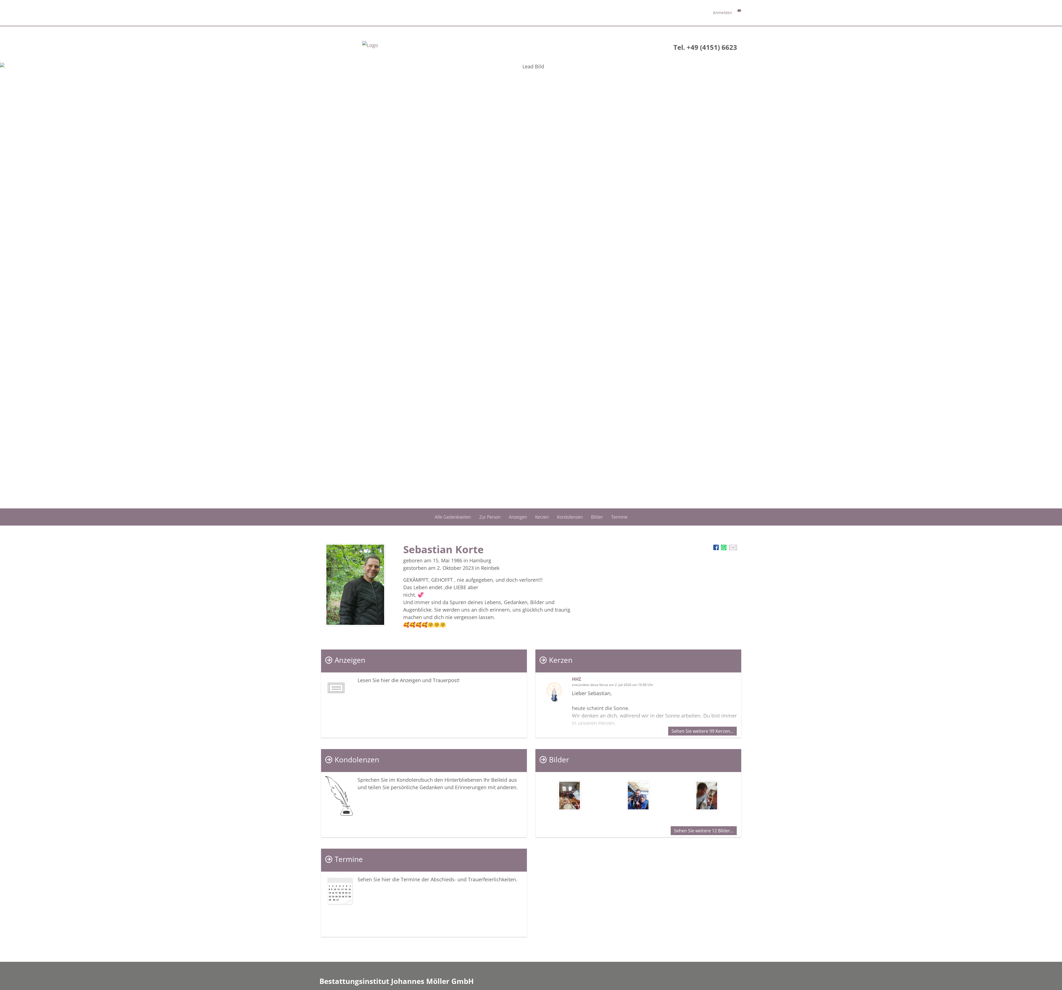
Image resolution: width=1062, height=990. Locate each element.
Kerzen (542, 517)
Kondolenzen (570, 517)
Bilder (597, 517)
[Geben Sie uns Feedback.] (739, 12)
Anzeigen (518, 517)
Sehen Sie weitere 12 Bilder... (703, 831)
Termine (619, 517)
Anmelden (722, 12)
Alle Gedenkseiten (453, 517)
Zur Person (490, 517)
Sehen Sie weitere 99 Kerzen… (702, 731)
